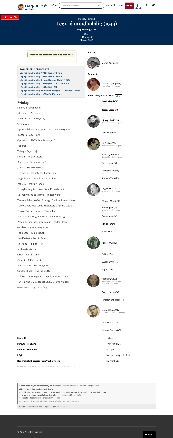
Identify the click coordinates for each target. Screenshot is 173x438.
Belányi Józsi (107, 254)
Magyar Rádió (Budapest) (111, 86)
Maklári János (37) (110, 310)
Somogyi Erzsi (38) (110, 170)
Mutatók (110, 5)
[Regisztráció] (153, 5)
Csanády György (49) (111, 83)
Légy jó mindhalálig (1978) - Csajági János (41, 94)
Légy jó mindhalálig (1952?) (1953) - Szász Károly (44, 83)
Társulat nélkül (107, 104)
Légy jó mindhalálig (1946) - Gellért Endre (41, 76)
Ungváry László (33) (111, 188)
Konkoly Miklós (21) (111, 132)
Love (12, 17)
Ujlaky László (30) (110, 120)
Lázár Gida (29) (109, 143)
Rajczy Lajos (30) (110, 109)
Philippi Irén (107, 231)
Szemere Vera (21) (110, 178)
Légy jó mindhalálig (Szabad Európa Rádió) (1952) (45, 80)
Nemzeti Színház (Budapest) (112, 123)
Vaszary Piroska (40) (111, 330)
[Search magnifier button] (101, 5)
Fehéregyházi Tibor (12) (113, 299)
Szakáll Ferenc (108, 223)
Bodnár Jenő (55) (110, 207)
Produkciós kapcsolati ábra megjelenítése (51, 54)
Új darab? (139, 7)
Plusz (129, 5)
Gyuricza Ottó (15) (110, 261)
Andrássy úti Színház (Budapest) (113, 313)
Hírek (54, 5)
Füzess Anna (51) (110, 163)
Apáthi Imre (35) (109, 278)
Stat (120, 5)
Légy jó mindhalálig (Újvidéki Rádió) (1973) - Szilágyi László (50, 90)
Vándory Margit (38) (111, 201)
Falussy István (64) (110, 292)
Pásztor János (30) (110, 154)
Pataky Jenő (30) (110, 101)
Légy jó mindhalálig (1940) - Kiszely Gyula (41, 73)
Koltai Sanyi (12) (109, 242)
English (44, 5)
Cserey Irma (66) (109, 216)
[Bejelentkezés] (146, 5)
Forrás (78, 395)
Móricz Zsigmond (110, 63)
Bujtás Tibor (107, 269)
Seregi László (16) (110, 322)
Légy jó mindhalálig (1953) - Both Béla (39, 87)
